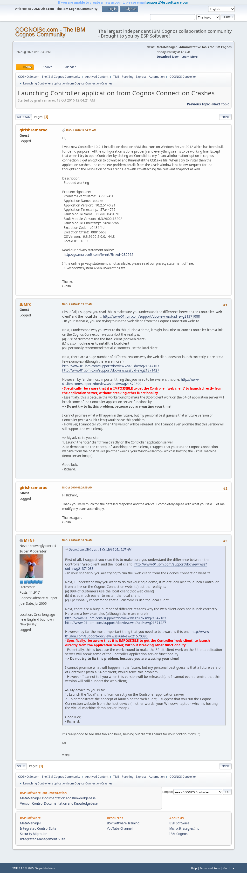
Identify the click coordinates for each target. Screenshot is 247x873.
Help (194, 868)
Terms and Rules (210, 868)
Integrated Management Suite (42, 839)
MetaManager (30, 823)
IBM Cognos (178, 834)
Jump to (167, 792)
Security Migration (33, 834)
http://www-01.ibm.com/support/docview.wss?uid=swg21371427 (110, 370)
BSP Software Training (123, 823)
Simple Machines (45, 868)
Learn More (189, 57)
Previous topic (198, 104)
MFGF (29, 540)
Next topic (220, 104)
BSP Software (179, 823)
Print (225, 117)
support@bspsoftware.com (167, 2)
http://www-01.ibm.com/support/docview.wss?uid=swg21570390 (130, 381)
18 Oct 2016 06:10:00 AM (77, 540)
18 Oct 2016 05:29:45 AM (77, 487)
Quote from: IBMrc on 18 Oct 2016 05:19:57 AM (100, 549)
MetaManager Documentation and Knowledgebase (58, 798)
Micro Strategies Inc (184, 828)
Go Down (23, 117)
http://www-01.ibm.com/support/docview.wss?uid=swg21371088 (151, 316)
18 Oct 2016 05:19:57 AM (77, 304)
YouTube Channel (119, 828)
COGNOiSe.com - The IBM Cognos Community (50, 32)
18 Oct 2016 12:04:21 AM (81, 130)
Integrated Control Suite (38, 828)
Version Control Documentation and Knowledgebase (59, 803)
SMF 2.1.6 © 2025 (23, 868)
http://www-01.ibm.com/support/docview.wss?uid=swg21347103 (110, 366)
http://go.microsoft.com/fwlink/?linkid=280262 (98, 254)
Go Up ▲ (229, 868)
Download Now (167, 57)
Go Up (21, 766)
